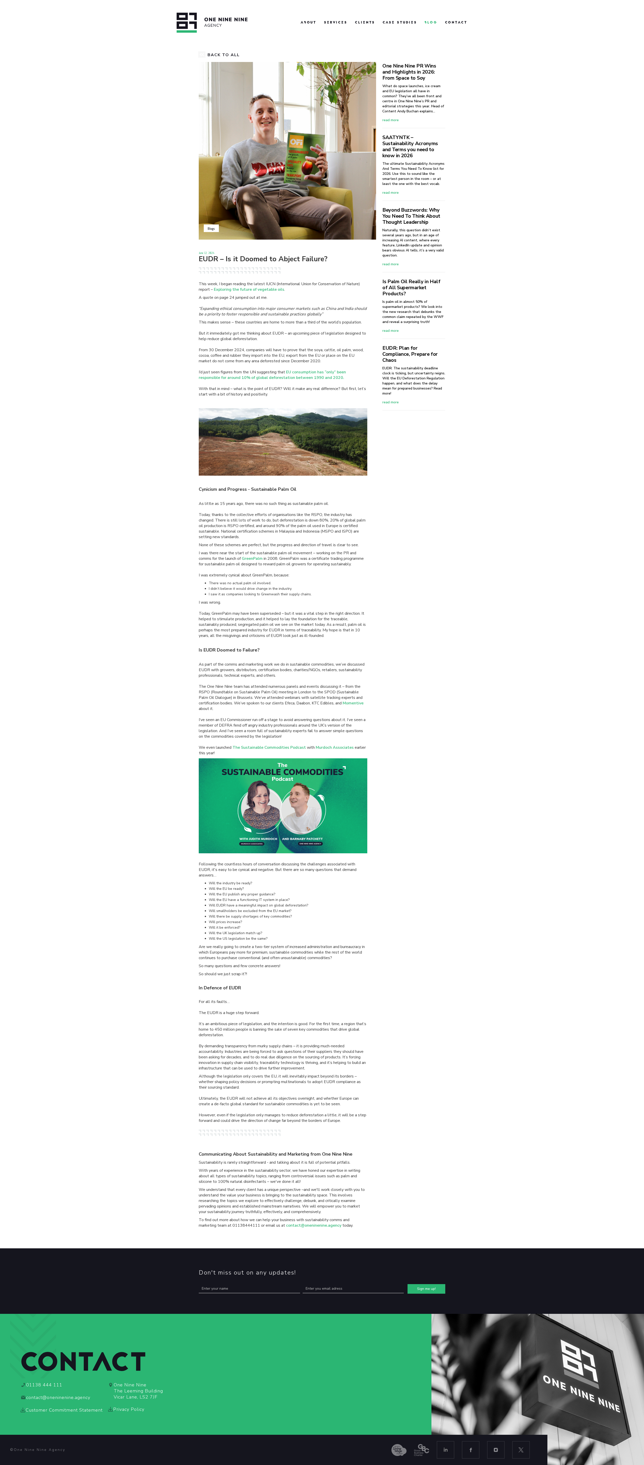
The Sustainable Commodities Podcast (269, 747)
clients (365, 22)
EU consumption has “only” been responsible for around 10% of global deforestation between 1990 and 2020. (272, 374)
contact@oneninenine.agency (313, 1225)
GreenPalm (252, 558)
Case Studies (400, 22)
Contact (456, 22)
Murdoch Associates (335, 747)
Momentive (353, 703)
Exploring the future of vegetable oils (249, 289)
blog (431, 22)
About (308, 22)
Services (335, 22)
